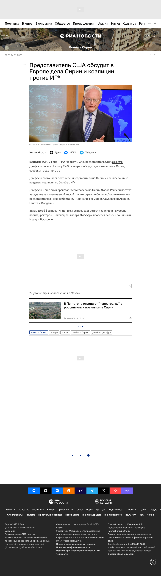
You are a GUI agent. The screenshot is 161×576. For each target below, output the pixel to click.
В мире (54, 332)
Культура (100, 509)
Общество (23, 509)
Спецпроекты (14, 514)
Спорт (80, 509)
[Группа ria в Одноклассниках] (69, 490)
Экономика (38, 509)
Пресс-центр (72, 514)
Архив (150, 514)
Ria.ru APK (130, 514)
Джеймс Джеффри (101, 332)
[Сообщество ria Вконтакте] (57, 490)
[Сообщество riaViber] (127, 490)
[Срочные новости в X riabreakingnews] (115, 490)
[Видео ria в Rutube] (80, 490)
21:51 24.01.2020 (13, 55)
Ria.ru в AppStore (91, 514)
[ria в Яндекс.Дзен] (45, 490)
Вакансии (10, 531)
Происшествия (66, 509)
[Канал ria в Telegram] (92, 490)
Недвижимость (117, 509)
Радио (154, 509)
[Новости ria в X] (103, 490)
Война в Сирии (38, 332)
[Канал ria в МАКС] (34, 490)
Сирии (124, 215)
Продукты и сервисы (50, 514)
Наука (89, 509)
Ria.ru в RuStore (113, 514)
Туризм (143, 509)
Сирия (65, 332)
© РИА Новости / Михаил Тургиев (43, 144)
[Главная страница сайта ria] (80, 36)
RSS (141, 514)
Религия (132, 509)
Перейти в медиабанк (69, 144)
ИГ (72, 182)
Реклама (30, 514)
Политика (10, 509)
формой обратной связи (120, 554)
